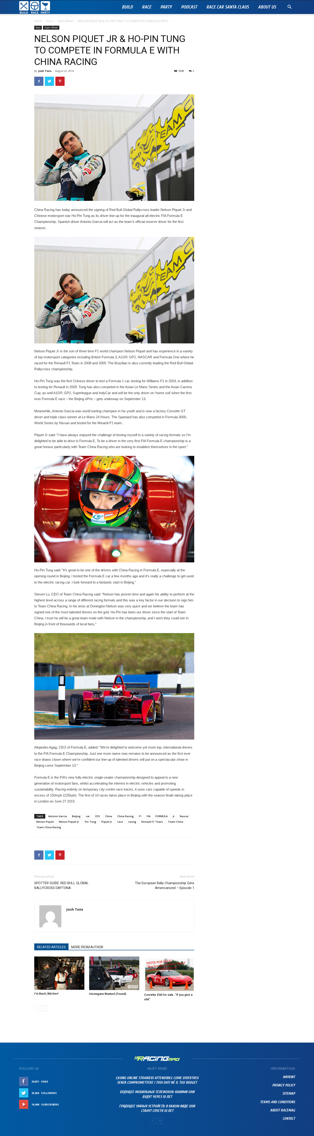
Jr (174, 816)
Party (166, 7)
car (88, 816)
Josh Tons (44, 71)
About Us (267, 7)
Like (101, 1081)
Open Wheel (65, 21)
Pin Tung (90, 821)
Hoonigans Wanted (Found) (107, 994)
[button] (289, 7)
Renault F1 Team (152, 821)
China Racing (125, 816)
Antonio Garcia (57, 816)
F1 (140, 816)
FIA (148, 816)
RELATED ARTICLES (51, 947)
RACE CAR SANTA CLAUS (227, 7)
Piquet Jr (106, 821)
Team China (175, 821)
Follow (98, 1093)
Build (127, 7)
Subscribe (96, 1104)
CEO (97, 816)
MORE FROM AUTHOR (87, 947)
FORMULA (161, 816)
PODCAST (189, 7)
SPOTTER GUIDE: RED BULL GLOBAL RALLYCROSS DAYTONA (61, 885)
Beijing (76, 816)
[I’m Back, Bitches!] (59, 973)
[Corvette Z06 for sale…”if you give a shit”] (169, 973)
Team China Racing (48, 827)
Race (146, 7)
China (108, 816)
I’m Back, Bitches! (46, 993)
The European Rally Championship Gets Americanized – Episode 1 (164, 885)
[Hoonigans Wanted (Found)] (114, 973)
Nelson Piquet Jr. (69, 821)
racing (132, 821)
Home (38, 21)
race (120, 821)
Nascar (184, 816)
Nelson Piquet (45, 821)
